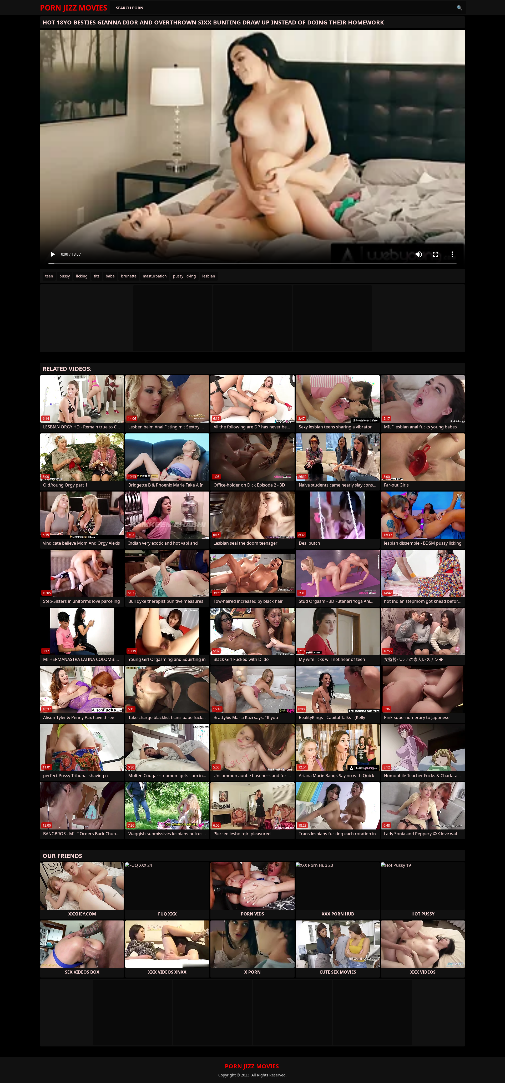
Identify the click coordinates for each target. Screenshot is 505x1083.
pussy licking (184, 276)
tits (96, 276)
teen (49, 276)
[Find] (459, 7)
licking (82, 276)
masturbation (155, 276)
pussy (64, 276)
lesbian (208, 276)
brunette (129, 276)
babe (110, 276)
